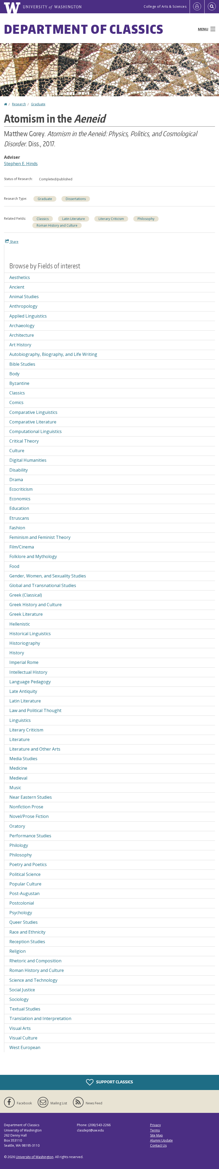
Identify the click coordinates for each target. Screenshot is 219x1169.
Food (14, 566)
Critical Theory (24, 441)
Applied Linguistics (28, 316)
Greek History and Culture (35, 605)
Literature (19, 739)
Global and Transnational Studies (42, 585)
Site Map (156, 1135)
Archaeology (21, 325)
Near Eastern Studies (30, 797)
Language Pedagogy (30, 682)
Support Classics (114, 1082)
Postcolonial (21, 903)
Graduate (38, 104)
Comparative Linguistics (33, 412)
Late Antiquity (23, 691)
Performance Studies (30, 836)
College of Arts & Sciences (165, 6)
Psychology (20, 913)
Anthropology (23, 306)
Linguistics (20, 720)
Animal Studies (24, 296)
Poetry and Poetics (28, 864)
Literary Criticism (111, 219)
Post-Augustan (24, 893)
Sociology (19, 999)
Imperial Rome (23, 662)
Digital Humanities (27, 460)
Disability (18, 470)
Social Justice (22, 990)
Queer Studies (23, 922)
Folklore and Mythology (33, 556)
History (16, 653)
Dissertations (76, 199)
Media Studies (23, 759)
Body (14, 374)
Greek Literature (26, 614)
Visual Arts (20, 1028)
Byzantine (19, 383)
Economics (19, 499)
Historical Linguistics (30, 633)
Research (19, 104)
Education (19, 508)
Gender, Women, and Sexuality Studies (47, 576)
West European (24, 1047)
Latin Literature (73, 219)
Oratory (17, 826)
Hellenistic (19, 624)
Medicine (18, 768)
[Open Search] (212, 6)
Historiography (24, 643)
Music (15, 788)
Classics (43, 219)
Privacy (155, 1125)
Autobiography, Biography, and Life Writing (53, 354)
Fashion (17, 528)
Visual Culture (23, 1038)
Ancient (16, 287)
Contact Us (158, 1145)
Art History (20, 345)
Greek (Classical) (25, 595)
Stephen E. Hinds (21, 164)
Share (13, 241)
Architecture (21, 335)
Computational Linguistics (35, 431)
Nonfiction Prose (26, 807)
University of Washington (34, 1157)
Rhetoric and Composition (35, 961)
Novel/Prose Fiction (29, 816)
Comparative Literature (32, 422)
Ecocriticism (21, 489)
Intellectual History (28, 672)
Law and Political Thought (35, 710)
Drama (16, 479)
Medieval (18, 778)
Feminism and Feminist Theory (40, 537)
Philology (18, 845)
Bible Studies (22, 364)
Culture (16, 451)
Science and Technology (33, 980)
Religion (17, 951)
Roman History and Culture (57, 225)
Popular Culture (25, 884)
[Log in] (197, 6)
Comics (16, 402)
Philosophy (146, 219)
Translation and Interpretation (40, 1018)
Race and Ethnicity (27, 932)
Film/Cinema (21, 547)
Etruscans (19, 518)
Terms (155, 1130)
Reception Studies (27, 942)
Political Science (25, 874)
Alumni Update (161, 1140)
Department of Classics (84, 29)
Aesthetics (19, 277)
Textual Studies (24, 1009)
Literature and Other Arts (34, 749)
